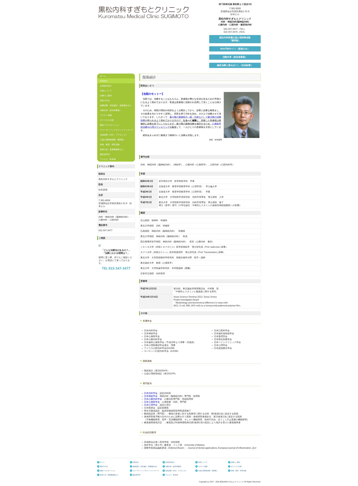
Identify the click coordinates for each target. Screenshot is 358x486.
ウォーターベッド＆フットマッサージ (116, 130)
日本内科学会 (150, 393)
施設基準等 (105, 154)
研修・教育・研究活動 (110, 144)
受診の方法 (105, 100)
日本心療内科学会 (153, 399)
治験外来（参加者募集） (111, 110)
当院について (106, 91)
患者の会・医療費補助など (111, 149)
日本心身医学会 (152, 402)
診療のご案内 (106, 95)
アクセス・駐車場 (108, 159)
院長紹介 (104, 81)
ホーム (103, 76)
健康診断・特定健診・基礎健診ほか (115, 105)
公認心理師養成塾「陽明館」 (112, 140)
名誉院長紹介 (106, 86)
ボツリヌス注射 (107, 120)
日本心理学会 (150, 405)
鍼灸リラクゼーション (110, 125)
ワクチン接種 (106, 115)
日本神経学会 (150, 396)
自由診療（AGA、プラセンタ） (114, 135)
